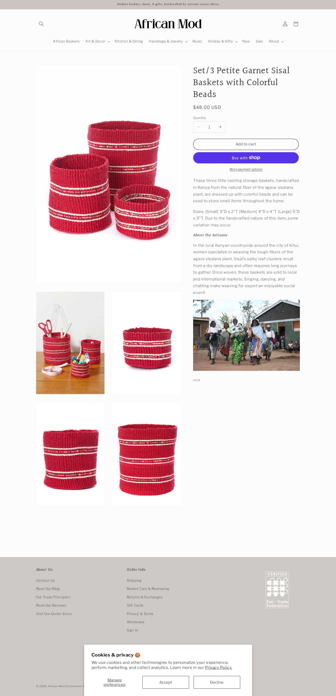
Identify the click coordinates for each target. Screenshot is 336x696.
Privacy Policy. (218, 667)
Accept (165, 682)
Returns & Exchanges (145, 597)
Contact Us (45, 581)
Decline (217, 682)
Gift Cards (135, 606)
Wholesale (136, 622)
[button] (41, 24)
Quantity (199, 117)
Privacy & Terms (140, 614)
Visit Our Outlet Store (54, 614)
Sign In (132, 630)
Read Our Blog (48, 589)
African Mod (56, 686)
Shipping (134, 581)
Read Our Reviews (51, 606)
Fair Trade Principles (53, 597)
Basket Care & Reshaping (148, 589)
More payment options (246, 169)
